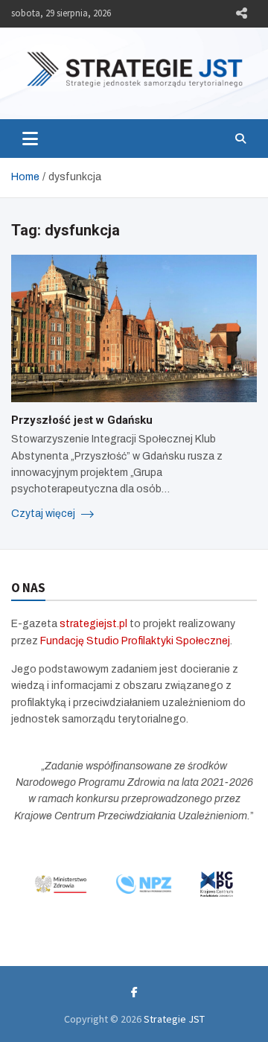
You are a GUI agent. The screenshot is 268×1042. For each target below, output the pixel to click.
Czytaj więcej (44, 513)
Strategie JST (174, 1019)
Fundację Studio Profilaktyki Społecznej (135, 641)
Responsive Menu (241, 13)
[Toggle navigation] (30, 138)
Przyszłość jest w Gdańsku (83, 420)
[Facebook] (134, 992)
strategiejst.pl (93, 623)
